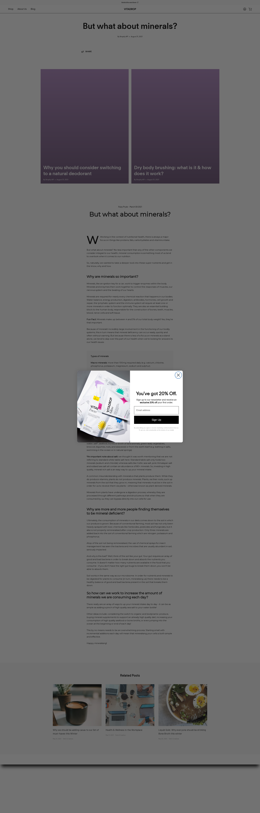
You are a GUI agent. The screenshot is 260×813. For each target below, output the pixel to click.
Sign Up (156, 419)
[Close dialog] (178, 375)
